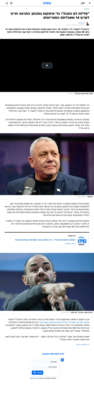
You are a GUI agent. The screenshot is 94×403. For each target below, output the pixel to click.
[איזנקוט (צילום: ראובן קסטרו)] (47, 166)
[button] (82, 3)
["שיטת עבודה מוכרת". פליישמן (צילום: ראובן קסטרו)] (47, 284)
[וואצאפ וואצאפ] (11, 3)
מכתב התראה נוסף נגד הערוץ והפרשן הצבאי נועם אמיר (64, 322)
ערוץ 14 (78, 345)
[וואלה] (47, 3)
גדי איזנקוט (85, 345)
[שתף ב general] (7, 3)
